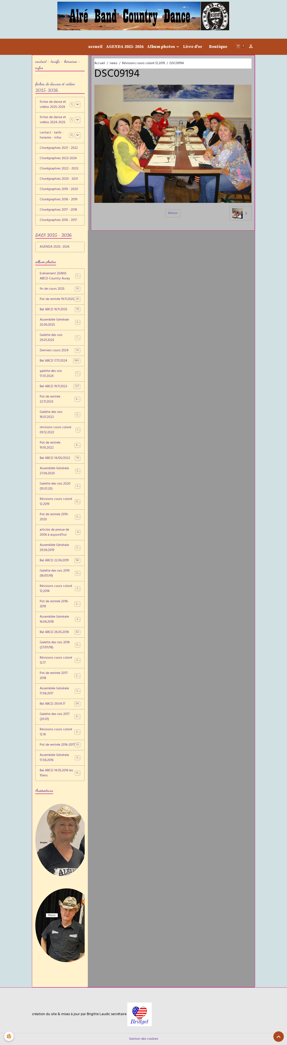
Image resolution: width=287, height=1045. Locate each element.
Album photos (161, 46)
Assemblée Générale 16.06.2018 (59, 619)
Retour (173, 213)
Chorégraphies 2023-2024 (58, 158)
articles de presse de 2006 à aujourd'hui (60, 532)
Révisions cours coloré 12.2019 (143, 63)
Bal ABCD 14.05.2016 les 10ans (59, 773)
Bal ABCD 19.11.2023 (59, 386)
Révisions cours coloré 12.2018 (59, 589)
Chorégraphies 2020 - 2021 (59, 179)
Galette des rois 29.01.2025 (59, 337)
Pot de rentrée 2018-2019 (59, 604)
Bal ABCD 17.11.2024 (59, 361)
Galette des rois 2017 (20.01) (59, 717)
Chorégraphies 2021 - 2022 (59, 148)
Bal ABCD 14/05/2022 (59, 458)
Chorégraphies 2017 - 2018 (58, 210)
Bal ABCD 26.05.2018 (59, 632)
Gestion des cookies (143, 1039)
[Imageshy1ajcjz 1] (139, 1014)
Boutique (218, 46)
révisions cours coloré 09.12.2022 (59, 430)
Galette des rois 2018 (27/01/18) (60, 645)
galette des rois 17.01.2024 (59, 373)
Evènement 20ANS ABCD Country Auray (60, 276)
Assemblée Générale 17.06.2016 (59, 758)
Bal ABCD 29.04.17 (59, 704)
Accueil (99, 63)
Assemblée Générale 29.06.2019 (60, 548)
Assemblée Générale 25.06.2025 (60, 322)
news (113, 63)
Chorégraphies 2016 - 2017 (58, 220)
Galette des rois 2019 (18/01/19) (60, 573)
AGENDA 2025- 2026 (125, 46)
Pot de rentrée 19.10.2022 (59, 445)
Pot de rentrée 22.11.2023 (59, 399)
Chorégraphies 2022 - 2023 (59, 169)
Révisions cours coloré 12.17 (59, 660)
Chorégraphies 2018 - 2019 (58, 200)
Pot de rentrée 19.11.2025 (59, 299)
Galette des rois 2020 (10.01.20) (59, 486)
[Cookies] (9, 1036)
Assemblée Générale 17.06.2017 (59, 691)
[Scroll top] (278, 1036)
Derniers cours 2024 (59, 350)
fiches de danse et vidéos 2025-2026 (53, 105)
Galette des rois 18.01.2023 (59, 414)
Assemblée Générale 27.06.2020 (60, 471)
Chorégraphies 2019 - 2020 (59, 189)
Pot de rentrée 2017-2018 (59, 676)
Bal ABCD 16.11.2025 (59, 309)
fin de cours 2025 (59, 289)
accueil (95, 46)
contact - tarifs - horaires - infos (51, 135)
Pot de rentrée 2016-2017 (59, 745)
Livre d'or (192, 46)
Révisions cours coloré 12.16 (59, 732)
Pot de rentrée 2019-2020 (59, 517)
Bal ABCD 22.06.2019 (59, 561)
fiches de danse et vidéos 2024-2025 (53, 120)
